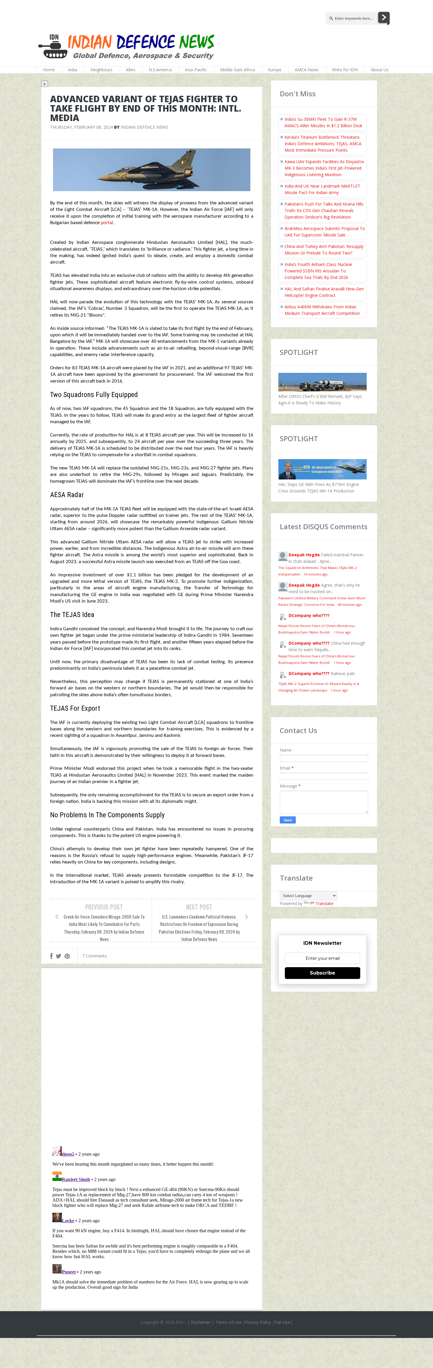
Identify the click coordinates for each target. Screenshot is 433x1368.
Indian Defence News (144, 127)
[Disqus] (151, 1058)
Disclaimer (201, 1322)
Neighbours (101, 69)
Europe (275, 69)
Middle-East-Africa (237, 69)
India (72, 69)
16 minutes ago (316, 574)
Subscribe (322, 973)
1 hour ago (342, 632)
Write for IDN (345, 69)
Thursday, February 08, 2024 (81, 127)
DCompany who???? (309, 615)
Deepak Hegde (304, 555)
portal (107, 222)
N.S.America (160, 69)
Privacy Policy (258, 1322)
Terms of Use (228, 1322)
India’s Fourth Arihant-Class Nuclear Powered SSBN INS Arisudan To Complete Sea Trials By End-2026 (318, 271)
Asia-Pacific (196, 69)
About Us (380, 69)
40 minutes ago (350, 604)
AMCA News (307, 69)
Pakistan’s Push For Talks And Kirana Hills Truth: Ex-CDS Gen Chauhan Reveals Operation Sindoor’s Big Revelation (324, 210)
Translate (324, 903)
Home (49, 69)
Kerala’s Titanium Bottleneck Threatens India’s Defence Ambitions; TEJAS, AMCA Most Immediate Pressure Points (323, 143)
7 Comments (94, 956)
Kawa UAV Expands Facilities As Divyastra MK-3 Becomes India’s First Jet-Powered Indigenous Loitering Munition (324, 168)
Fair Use (282, 1322)
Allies (130, 69)
